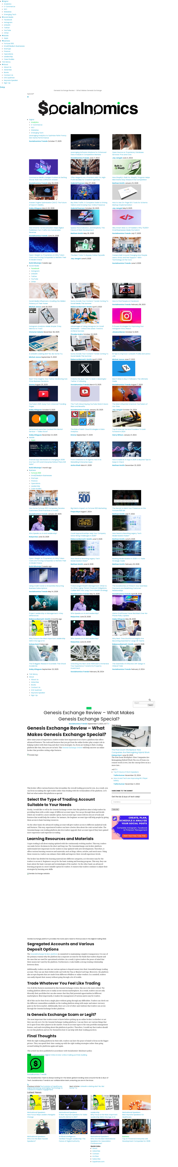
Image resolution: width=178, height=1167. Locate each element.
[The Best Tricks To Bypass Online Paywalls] (85, 244)
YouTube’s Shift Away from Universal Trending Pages (47, 405)
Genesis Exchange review (72, 748)
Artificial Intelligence (67, 1136)
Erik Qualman (9, 77)
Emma (32, 384)
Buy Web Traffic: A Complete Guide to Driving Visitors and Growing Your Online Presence (89, 203)
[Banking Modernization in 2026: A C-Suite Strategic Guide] (126, 548)
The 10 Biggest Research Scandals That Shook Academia (47, 665)
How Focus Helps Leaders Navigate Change (41, 1115)
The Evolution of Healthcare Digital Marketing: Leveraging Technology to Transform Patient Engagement (45, 1088)
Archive (95, 1156)
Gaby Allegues (35, 208)
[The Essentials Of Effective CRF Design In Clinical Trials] (126, 653)
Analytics (7, 4)
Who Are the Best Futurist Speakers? (37, 1140)
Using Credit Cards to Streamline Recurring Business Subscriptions (46, 587)
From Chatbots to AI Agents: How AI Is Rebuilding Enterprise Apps (86, 460)
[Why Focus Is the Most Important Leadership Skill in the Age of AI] (43, 628)
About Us (7, 67)
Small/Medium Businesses (14, 46)
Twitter (7, 27)
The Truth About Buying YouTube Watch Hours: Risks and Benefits (89, 405)
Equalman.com (98, 1161)
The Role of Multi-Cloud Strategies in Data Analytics (87, 430)
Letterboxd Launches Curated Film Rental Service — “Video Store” (46, 430)
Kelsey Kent (34, 644)
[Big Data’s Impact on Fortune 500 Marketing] (85, 498)
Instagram (8, 22)
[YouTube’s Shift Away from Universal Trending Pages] (43, 393)
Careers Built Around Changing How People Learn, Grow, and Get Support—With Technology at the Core (129, 257)
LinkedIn (7, 25)
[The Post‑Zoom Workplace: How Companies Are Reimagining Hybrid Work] (131, 736)
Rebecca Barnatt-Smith (81, 307)
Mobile (6, 35)
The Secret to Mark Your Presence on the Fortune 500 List (129, 509)
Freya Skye (75, 511)
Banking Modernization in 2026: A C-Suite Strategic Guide (128, 559)
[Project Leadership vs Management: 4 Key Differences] (43, 603)
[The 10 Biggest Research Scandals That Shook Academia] (43, 653)
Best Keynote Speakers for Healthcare (133, 1115)
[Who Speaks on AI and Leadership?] (43, 523)
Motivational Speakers (36, 1112)
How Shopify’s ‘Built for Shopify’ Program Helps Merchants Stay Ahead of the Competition (131, 178)
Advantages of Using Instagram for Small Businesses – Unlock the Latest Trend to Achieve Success (87, 328)
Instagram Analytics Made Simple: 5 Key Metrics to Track (45, 327)
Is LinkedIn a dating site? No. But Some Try (46, 354)
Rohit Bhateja (35, 263)
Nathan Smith (118, 183)
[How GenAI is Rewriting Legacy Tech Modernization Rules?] (126, 523)
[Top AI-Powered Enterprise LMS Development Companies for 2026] (136, 1126)
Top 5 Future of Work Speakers (126, 772)
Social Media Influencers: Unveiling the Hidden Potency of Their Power (47, 302)
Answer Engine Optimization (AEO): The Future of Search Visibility (48, 203)
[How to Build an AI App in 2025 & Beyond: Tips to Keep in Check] (126, 449)
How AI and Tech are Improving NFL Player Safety (131, 779)
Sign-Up (7, 83)
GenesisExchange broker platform (44, 954)
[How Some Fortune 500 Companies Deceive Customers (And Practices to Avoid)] (43, 497)
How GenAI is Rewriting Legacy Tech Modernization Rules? (126, 534)
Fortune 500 (9, 43)
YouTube (7, 30)
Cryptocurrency (38, 1055)
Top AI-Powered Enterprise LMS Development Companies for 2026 (136, 1140)
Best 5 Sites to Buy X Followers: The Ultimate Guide (130, 380)
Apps (6, 38)
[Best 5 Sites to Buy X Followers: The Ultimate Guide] (123, 368)
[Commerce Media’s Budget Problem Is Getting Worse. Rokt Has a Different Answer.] (43, 167)
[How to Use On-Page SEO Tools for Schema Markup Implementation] (126, 192)
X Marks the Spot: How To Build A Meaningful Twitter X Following (88, 380)
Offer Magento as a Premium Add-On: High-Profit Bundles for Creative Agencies (88, 178)
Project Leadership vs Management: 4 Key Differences (46, 614)
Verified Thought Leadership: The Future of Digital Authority (72, 1140)
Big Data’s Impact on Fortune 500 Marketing (89, 508)
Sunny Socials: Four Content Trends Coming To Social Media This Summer (89, 302)
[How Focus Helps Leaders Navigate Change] (41, 1102)
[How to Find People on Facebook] (126, 290)
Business (6, 41)
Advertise (8, 70)
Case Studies (9, 59)
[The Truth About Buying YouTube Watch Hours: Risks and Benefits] (85, 393)
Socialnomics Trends (38, 141)
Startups (7, 49)
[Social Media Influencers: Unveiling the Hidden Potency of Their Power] (43, 290)
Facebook (8, 20)
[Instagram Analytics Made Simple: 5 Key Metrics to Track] (43, 316)
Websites (7, 12)
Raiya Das (33, 537)
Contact (95, 1153)
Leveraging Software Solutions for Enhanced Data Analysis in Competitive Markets (88, 153)
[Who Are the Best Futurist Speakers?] (41, 1126)
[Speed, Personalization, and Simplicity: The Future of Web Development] (85, 217)
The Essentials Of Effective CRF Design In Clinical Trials (128, 665)
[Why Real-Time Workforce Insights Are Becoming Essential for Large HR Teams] (126, 628)
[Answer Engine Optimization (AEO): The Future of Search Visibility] (43, 192)
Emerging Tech (10, 14)
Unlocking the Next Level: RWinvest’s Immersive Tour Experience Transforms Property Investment (90, 666)
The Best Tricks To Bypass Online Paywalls (88, 255)
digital (47, 1055)
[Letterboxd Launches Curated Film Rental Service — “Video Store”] (43, 418)
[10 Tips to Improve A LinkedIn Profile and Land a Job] (126, 343)
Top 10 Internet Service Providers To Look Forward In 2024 (129, 430)
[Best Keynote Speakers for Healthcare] (136, 1102)
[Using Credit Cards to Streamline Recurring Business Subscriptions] (43, 575)
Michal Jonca (35, 307)
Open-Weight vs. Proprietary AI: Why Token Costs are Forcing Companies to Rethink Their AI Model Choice (47, 257)
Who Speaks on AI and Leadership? (43, 533)
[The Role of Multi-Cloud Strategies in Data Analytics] (85, 418)
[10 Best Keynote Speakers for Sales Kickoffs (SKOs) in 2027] (73, 1102)
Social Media (8, 17)
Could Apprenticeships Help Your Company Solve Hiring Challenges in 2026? (88, 534)
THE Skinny (6, 62)
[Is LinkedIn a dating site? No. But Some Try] (43, 343)
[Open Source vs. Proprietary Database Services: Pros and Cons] (126, 142)
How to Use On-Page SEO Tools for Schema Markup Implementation (129, 203)
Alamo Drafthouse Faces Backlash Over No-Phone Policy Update (130, 614)
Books (6, 72)
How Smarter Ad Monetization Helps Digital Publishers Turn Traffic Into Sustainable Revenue (46, 230)
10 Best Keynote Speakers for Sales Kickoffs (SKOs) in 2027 (73, 1115)
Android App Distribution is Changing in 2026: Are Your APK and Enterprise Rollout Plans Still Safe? (47, 461)
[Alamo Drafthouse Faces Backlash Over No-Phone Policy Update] (126, 603)
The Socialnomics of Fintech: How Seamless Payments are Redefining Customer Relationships (129, 588)
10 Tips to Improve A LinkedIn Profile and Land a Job (131, 355)
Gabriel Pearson (78, 183)
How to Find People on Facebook (125, 301)
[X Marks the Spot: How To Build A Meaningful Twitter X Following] (85, 368)
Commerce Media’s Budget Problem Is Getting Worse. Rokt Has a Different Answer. (48, 178)
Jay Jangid (117, 158)
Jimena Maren (118, 332)
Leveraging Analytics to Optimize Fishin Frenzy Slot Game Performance (47, 136)
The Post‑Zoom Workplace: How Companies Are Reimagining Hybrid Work (130, 751)
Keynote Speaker (11, 80)
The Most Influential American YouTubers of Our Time (130, 405)
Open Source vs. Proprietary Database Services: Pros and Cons (128, 153)
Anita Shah (75, 465)
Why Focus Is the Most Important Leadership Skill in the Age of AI (47, 639)
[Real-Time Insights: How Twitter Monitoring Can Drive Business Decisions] (43, 368)
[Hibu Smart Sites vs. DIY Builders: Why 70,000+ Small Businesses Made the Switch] (126, 217)
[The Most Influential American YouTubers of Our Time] (126, 393)
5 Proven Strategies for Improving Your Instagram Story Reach (128, 327)
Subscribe (96, 1159)
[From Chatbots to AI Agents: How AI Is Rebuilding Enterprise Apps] (85, 449)
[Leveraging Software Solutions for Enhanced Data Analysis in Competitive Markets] (85, 142)
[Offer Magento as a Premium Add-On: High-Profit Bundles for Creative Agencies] (85, 167)
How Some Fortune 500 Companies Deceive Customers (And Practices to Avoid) (47, 509)
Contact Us (8, 75)
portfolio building (80, 1055)
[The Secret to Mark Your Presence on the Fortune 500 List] (126, 497)
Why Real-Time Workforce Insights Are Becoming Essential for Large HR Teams (128, 639)
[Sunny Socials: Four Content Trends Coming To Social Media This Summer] (85, 290)
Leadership (8, 56)
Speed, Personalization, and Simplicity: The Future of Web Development (88, 229)
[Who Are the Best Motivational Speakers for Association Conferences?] (105, 1126)
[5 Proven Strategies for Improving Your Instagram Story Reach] (126, 316)
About (5, 64)
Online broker (55, 1055)
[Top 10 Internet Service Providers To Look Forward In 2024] (126, 418)
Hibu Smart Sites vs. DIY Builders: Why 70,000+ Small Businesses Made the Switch (130, 229)
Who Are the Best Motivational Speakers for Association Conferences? (103, 1141)
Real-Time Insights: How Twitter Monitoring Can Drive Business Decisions (48, 380)
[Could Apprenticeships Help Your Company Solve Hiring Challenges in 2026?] (85, 523)
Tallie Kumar (119, 775)
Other (6, 33)
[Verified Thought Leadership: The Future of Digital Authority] (73, 1126)
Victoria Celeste (36, 332)
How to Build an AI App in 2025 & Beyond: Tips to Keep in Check (131, 460)
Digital (5, 1)
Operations (8, 54)
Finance (7, 51)
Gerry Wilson (117, 435)
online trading (67, 1055)
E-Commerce (9, 6)
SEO (5, 9)
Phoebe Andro (77, 334)
